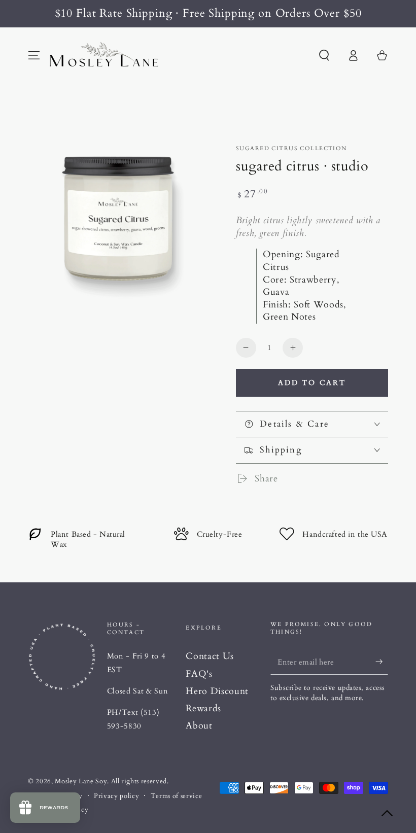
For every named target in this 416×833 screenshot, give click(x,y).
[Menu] (34, 55)
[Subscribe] (381, 661)
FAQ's (199, 674)
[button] (323, 55)
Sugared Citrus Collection (291, 148)
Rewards (203, 708)
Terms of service (176, 796)
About (199, 726)
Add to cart (312, 383)
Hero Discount (217, 691)
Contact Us (210, 656)
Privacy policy (116, 796)
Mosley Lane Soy (81, 781)
